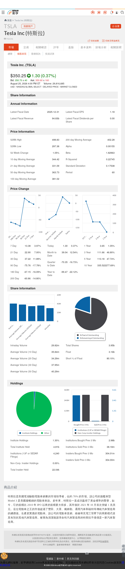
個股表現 (21, 53)
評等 (56, 47)
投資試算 (49, 53)
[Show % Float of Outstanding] (88, 335)
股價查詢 (35, 53)
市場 (11, 47)
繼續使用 (123, 550)
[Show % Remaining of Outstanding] (90, 338)
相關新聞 (116, 47)
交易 (26, 47)
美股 (9, 20)
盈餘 (71, 47)
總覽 (10, 53)
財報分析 (101, 47)
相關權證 (41, 47)
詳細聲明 (104, 541)
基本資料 (86, 47)
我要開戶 (28, 26)
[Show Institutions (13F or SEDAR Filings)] (90, 430)
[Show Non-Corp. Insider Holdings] (88, 433)
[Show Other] (45, 433)
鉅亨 (13, 12)
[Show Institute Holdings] (28, 433)
